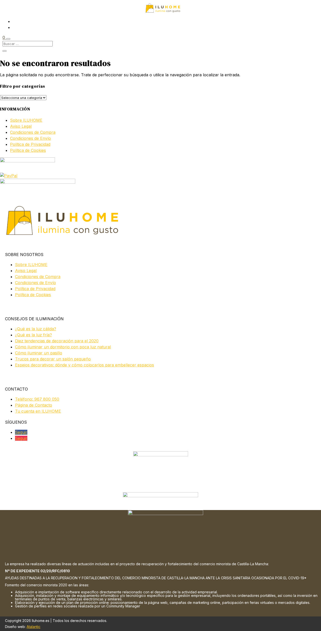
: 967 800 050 (37, 399)
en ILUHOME (38, 411)
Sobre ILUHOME (26, 120)
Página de (33, 405)
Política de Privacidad (30, 144)
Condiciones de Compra (32, 132)
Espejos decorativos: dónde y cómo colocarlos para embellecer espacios (84, 364)
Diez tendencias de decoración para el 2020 (57, 340)
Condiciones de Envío (30, 138)
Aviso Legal (21, 126)
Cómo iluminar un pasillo (38, 352)
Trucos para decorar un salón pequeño (53, 358)
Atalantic (33, 626)
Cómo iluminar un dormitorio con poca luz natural (63, 346)
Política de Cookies (28, 150)
